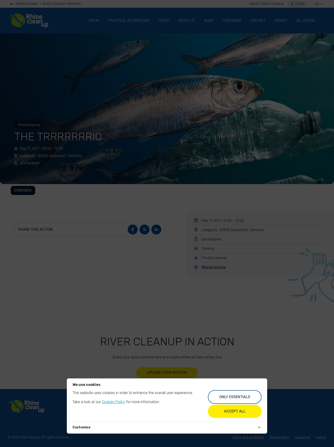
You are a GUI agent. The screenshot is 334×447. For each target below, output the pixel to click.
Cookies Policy (113, 402)
